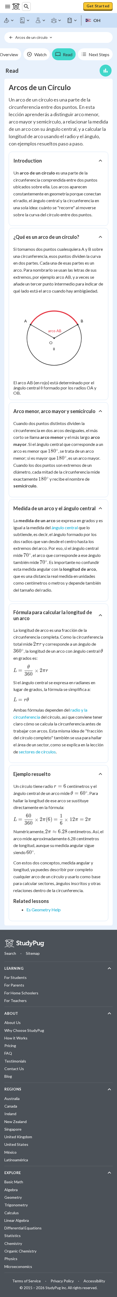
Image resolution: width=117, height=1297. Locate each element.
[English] (25, 20)
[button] (58, 160)
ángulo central (64, 527)
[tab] (36, 54)
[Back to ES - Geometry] (11, 37)
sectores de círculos (37, 751)
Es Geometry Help (43, 909)
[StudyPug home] (24, 943)
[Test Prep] (72, 20)
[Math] (9, 20)
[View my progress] (106, 71)
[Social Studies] (56, 20)
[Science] (40, 20)
